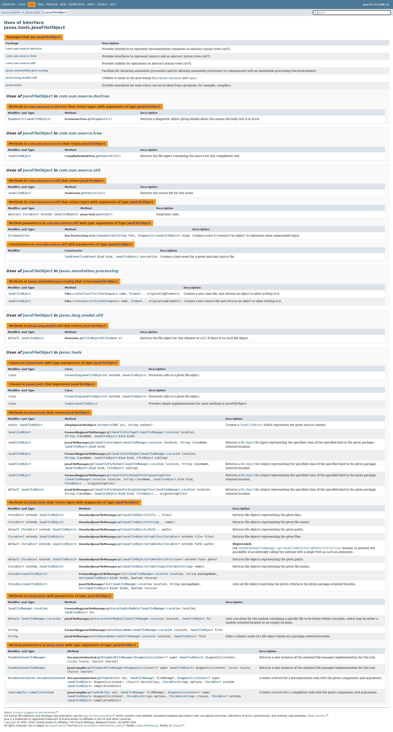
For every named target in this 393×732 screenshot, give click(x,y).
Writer (115, 678)
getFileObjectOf (92, 338)
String (121, 235)
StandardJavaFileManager (27, 657)
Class (22, 4)
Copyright (10, 722)
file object (247, 442)
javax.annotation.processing (27, 70)
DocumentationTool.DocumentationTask (36, 678)
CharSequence (108, 293)
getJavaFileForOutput (123, 453)
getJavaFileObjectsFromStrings (141, 566)
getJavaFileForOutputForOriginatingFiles (139, 475)
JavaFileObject (56, 12)
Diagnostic (16, 119)
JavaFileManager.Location (159, 432)
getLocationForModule (123, 608)
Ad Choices (175, 725)
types (192, 78)
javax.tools (32, 12)
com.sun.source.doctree (24, 48)
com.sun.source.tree (21, 56)
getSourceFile (106, 156)
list (124, 573)
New (63, 4)
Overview (8, 4)
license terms (57, 725)
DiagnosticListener (149, 657)
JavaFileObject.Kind (109, 436)
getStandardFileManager (115, 657)
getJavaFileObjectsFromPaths (140, 544)
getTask (103, 678)
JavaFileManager (142, 678)
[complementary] (146, 725)
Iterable (29, 214)
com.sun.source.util (20, 63)
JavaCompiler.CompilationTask (31, 692)
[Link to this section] (112, 96)
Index (91, 4)
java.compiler (11, 12)
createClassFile (84, 293)
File (152, 515)
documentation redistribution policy (101, 725)
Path (152, 529)
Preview (52, 4)
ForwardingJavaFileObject (84, 375)
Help (113, 4)
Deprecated (77, 4)
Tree (41, 4)
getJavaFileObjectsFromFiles (140, 536)
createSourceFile (85, 301)
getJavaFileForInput (122, 432)
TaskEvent (72, 256)
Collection (172, 559)
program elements (168, 78)
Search (102, 4)
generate (102, 214)
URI (115, 424)
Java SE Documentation (97, 715)
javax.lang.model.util (21, 77)
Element (135, 293)
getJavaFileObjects (132, 515)
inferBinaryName (119, 630)
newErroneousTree (102, 235)
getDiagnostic (98, 119)
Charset (97, 661)
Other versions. (317, 715)
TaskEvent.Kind (92, 256)
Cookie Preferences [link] (146, 725)
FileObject (145, 457)
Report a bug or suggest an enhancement (30, 712)
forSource (104, 424)
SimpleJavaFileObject (81, 403)
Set (81, 578)
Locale (72, 661)
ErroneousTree (18, 235)
